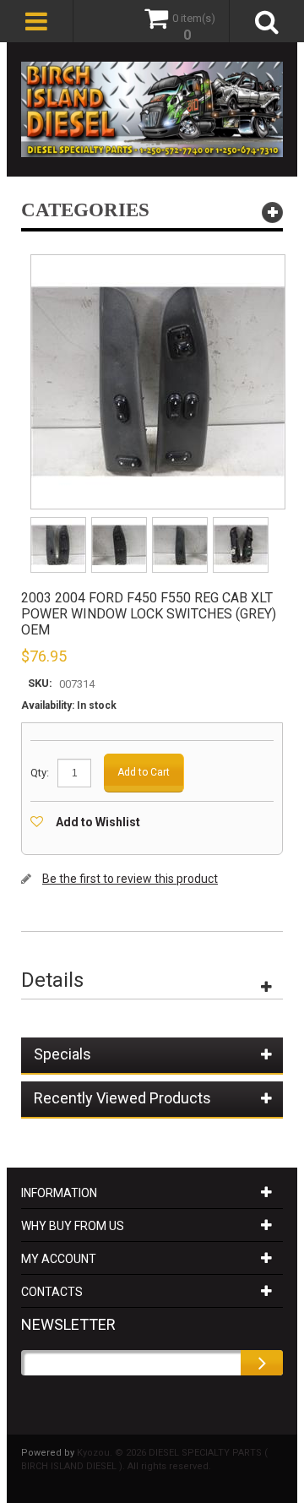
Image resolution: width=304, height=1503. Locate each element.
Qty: (39, 772)
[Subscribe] (262, 1362)
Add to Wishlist (98, 822)
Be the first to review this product (130, 878)
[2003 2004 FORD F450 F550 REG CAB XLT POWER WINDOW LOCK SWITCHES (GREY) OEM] (59, 522)
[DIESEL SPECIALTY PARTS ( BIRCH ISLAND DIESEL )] (152, 109)
